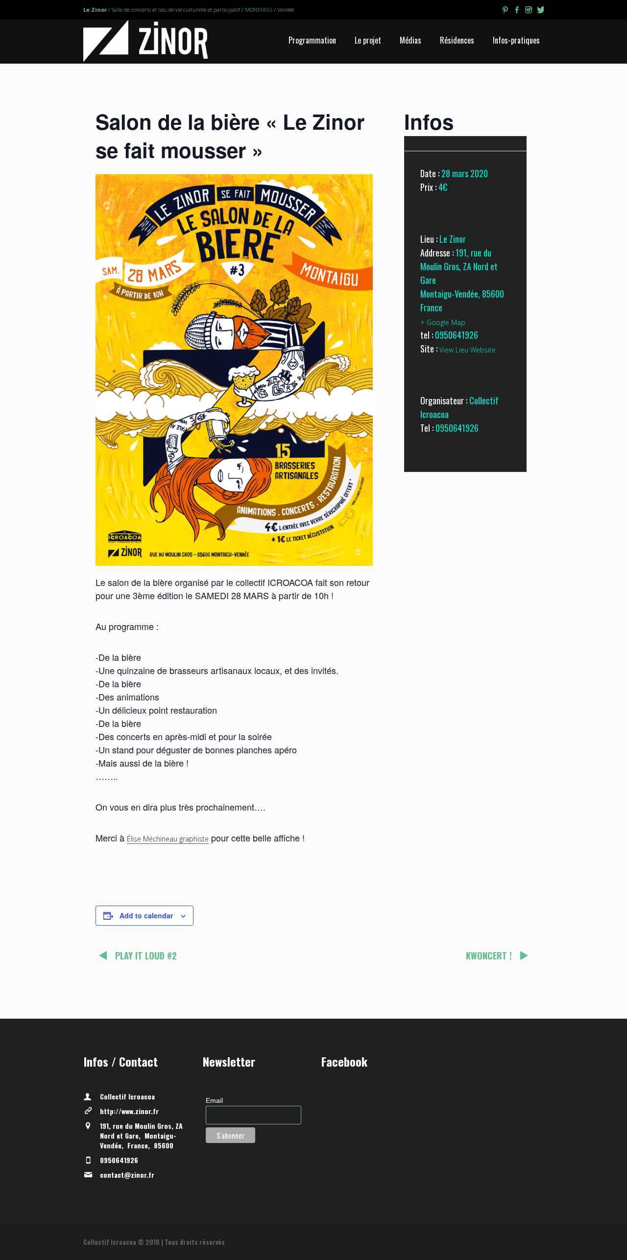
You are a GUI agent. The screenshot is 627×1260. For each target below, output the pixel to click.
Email (214, 1100)
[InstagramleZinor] (528, 11)
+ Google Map (442, 322)
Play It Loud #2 (146, 955)
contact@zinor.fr (127, 1174)
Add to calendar (146, 915)
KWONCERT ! (489, 955)
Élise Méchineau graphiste (168, 838)
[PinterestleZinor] (505, 11)
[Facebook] (516, 11)
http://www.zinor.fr (129, 1111)
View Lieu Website (467, 349)
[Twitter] (540, 11)
